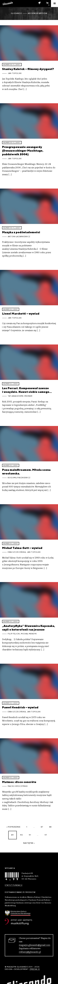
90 (21, 835)
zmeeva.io (35, 969)
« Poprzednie (13, 827)
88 (50, 827)
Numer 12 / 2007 (10, 309)
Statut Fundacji (13, 885)
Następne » (29, 843)
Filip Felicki (14, 634)
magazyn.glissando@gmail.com (34, 945)
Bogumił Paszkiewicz (19, 478)
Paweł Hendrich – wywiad (20, 707)
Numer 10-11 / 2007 (11, 64)
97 (46, 835)
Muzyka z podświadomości (21, 232)
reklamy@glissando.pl (30, 952)
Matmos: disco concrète (19, 782)
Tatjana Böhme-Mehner (20, 396)
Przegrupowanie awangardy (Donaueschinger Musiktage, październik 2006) (22, 150)
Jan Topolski (15, 73)
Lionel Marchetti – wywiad (20, 313)
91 (30, 835)
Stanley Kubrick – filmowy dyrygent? (28, 69)
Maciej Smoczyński (18, 786)
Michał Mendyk (29, 634)
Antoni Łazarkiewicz (19, 237)
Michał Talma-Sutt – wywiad (22, 547)
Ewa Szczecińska (17, 552)
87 (42, 827)
